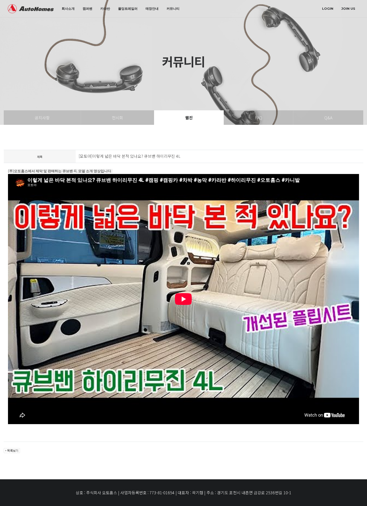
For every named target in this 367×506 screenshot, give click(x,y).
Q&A (328, 118)
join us (348, 8)
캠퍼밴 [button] (87, 8)
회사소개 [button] (68, 8)
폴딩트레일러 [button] (128, 8)
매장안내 (152, 8)
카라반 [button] (105, 8)
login (327, 8)
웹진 (189, 118)
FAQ (258, 118)
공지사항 (42, 118)
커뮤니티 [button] (173, 8)
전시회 (117, 118)
